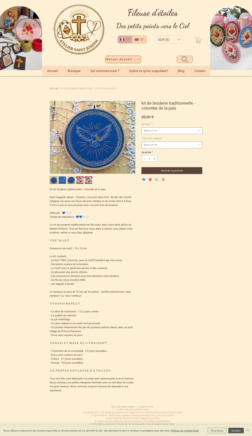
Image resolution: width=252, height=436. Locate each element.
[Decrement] (144, 159)
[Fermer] (248, 430)
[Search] (185, 59)
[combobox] (171, 130)
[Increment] (154, 159)
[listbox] (169, 40)
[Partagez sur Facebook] (144, 179)
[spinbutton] (149, 159)
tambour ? (147, 124)
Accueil (54, 88)
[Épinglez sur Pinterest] (150, 179)
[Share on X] (163, 179)
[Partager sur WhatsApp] (157, 179)
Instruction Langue (152, 138)
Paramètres (217, 430)
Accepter (236, 430)
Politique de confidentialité (185, 430)
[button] (169, 40)
